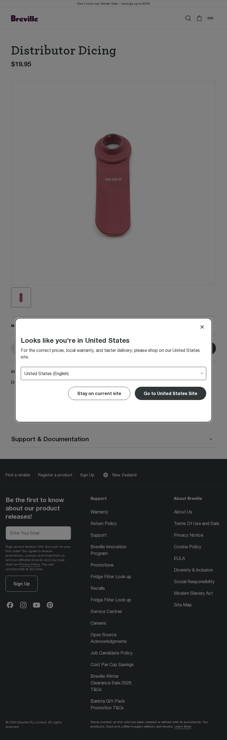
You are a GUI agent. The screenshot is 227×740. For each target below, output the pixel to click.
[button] (170, 393)
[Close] (202, 327)
